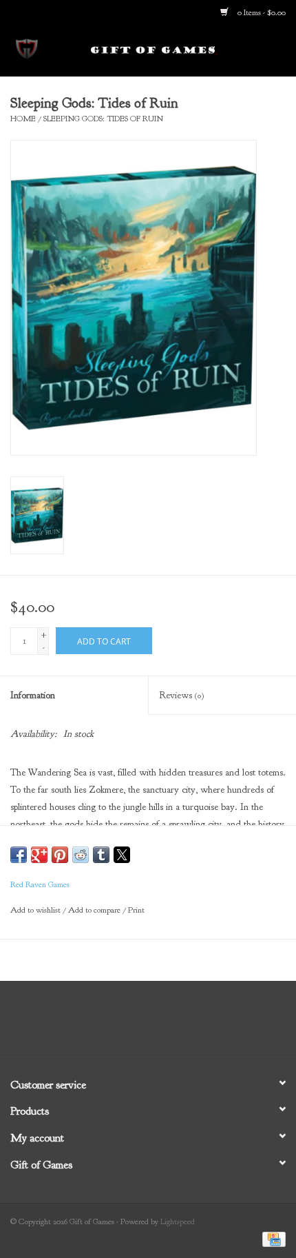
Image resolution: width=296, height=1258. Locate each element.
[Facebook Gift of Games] (111, 1023)
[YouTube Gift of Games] (160, 1023)
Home (23, 118)
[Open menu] (27, 47)
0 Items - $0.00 (260, 12)
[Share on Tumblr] (101, 854)
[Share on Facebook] (18, 854)
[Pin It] (60, 854)
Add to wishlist (36, 909)
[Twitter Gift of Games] (136, 1023)
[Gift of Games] (175, 50)
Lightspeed (177, 1221)
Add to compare (95, 909)
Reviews (181, 695)
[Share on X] (122, 854)
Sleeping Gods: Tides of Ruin (103, 118)
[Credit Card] (271, 1238)
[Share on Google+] (39, 854)
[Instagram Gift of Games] (185, 1023)
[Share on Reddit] (80, 854)
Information (32, 695)
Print (136, 909)
